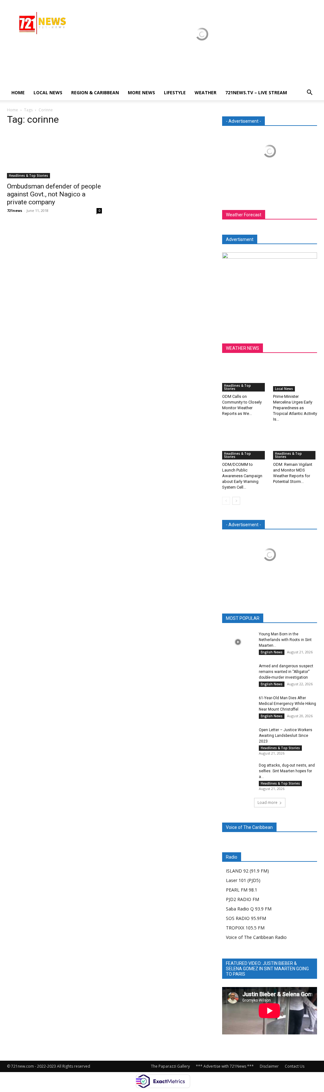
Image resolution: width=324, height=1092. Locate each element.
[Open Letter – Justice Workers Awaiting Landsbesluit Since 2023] (238, 738)
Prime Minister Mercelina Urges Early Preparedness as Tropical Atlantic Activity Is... (295, 408)
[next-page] (236, 501)
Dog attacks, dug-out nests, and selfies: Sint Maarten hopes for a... (287, 771)
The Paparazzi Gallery (170, 1066)
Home (18, 92)
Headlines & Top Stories (28, 175)
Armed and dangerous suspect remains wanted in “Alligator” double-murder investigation (286, 672)
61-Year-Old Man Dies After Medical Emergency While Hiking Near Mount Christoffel (287, 704)
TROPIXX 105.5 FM (245, 928)
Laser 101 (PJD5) (243, 880)
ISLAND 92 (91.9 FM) (247, 871)
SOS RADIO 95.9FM (246, 918)
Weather (205, 92)
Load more (267, 802)
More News (141, 92)
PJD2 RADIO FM (242, 899)
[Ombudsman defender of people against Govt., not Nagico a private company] (54, 155)
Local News (48, 92)
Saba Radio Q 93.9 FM (248, 909)
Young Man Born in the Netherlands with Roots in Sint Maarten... (285, 640)
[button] (309, 93)
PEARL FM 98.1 (241, 890)
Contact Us (294, 1066)
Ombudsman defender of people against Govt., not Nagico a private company (54, 194)
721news (14, 210)
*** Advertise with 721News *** (225, 1066)
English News (272, 652)
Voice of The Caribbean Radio (256, 937)
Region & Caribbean (95, 92)
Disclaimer (269, 1066)
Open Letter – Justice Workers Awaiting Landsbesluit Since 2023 (285, 735)
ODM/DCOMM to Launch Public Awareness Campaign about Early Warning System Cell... (242, 476)
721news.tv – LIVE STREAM (256, 92)
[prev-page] (226, 501)
